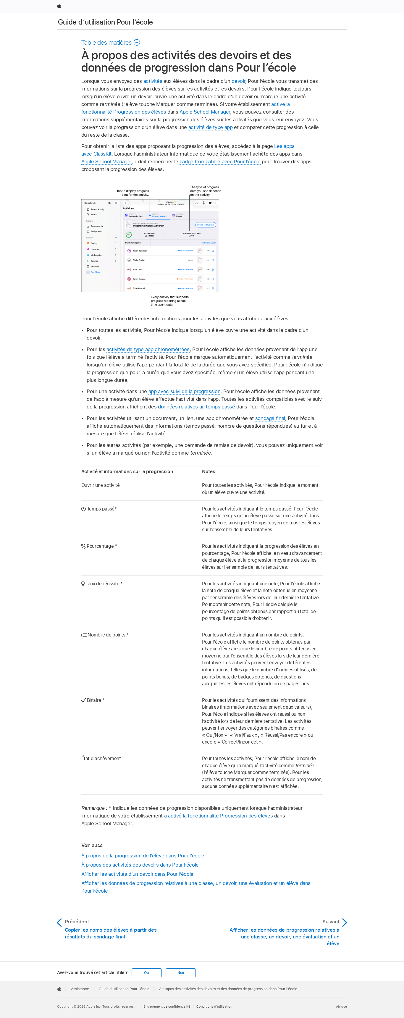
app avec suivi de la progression (184, 391)
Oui (146, 973)
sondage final (270, 418)
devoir (238, 81)
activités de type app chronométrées (148, 349)
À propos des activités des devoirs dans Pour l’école (140, 865)
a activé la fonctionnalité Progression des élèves (218, 816)
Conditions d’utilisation (214, 1006)
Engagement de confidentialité (166, 1006)
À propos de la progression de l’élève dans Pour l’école (142, 856)
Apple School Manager (205, 112)
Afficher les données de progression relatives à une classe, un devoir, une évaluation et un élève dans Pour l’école (196, 887)
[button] (111, 42)
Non (180, 973)
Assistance (80, 989)
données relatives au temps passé (196, 407)
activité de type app (210, 127)
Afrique (341, 1006)
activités (152, 81)
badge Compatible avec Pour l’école (220, 161)
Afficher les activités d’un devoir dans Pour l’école (137, 874)
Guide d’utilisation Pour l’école (105, 22)
